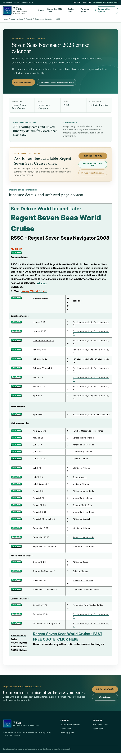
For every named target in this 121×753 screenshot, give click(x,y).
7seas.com (98, 728)
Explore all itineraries (23, 82)
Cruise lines (71, 10)
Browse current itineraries (92, 173)
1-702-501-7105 (100, 724)
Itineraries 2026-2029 (55, 10)
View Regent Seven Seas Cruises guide (56, 82)
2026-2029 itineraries (70, 724)
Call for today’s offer (105, 689)
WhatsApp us (105, 697)
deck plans (41, 283)
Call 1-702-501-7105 (82, 2)
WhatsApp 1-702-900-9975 (105, 2)
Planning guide (85, 10)
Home (41, 10)
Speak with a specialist (104, 10)
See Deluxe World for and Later (46, 208)
